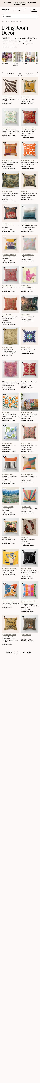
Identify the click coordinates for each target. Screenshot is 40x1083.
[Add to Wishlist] (5, 79)
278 (24, 652)
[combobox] (20, 16)
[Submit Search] (4, 16)
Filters (11, 74)
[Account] (14, 9)
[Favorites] (19, 9)
